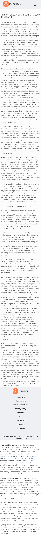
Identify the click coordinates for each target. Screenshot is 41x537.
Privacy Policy (20, 409)
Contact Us (21, 428)
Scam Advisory (20, 420)
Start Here (21, 397)
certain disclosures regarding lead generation (19, 458)
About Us (20, 413)
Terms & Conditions (20, 405)
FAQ (20, 416)
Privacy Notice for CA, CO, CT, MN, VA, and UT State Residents (20, 437)
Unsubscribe (20, 424)
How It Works (21, 401)
